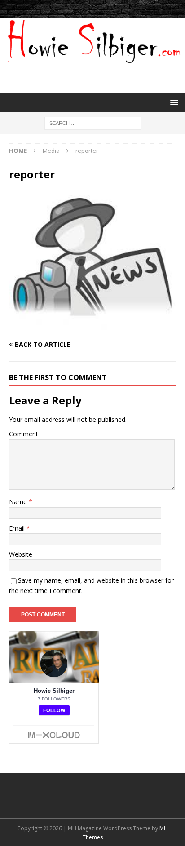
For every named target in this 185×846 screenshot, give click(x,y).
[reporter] (92, 327)
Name (19, 501)
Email (17, 528)
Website (20, 554)
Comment (23, 434)
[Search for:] (92, 122)
